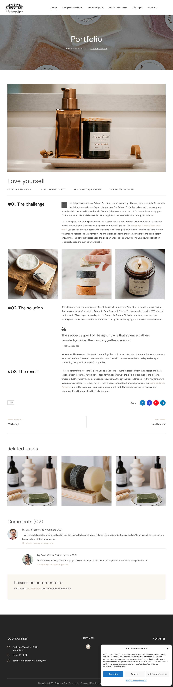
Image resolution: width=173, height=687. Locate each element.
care (11, 402)
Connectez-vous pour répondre (38, 543)
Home (69, 48)
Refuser (135, 674)
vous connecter (33, 588)
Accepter (113, 674)
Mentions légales (98, 683)
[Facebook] (88, 646)
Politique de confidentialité (136, 681)
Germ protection (24, 489)
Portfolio (81, 48)
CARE (14, 494)
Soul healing (75, 489)
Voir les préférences (157, 674)
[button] (167, 648)
